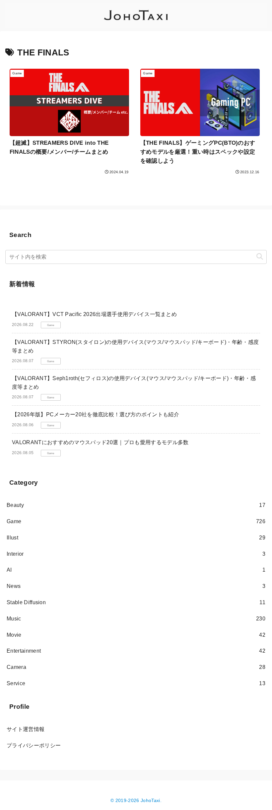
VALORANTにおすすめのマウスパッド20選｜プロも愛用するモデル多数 (100, 442)
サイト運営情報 (25, 729)
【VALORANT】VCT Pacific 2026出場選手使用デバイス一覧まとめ (94, 314)
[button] (260, 257)
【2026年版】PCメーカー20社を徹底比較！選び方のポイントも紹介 (95, 414)
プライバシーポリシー (34, 745)
